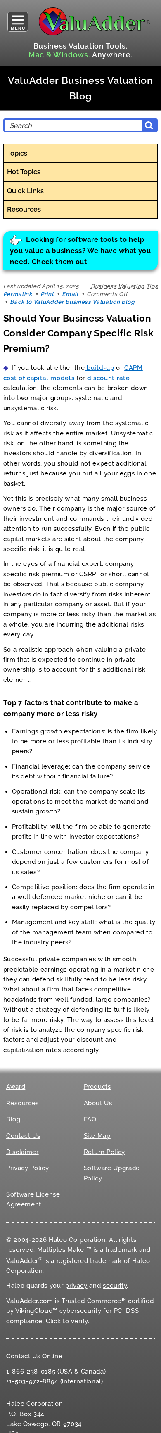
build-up (99, 367)
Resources (24, 209)
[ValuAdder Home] (94, 21)
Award (15, 1086)
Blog (13, 1119)
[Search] (149, 125)
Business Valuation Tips (124, 286)
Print (47, 294)
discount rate (108, 378)
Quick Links (25, 191)
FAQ (90, 1119)
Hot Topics (23, 172)
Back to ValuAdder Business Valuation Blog (72, 301)
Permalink (17, 294)
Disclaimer (22, 1152)
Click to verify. (68, 1321)
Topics (17, 153)
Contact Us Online (34, 1356)
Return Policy (104, 1152)
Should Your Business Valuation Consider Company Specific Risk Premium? (78, 333)
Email (70, 294)
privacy (76, 1285)
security (115, 1285)
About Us (98, 1103)
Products (97, 1086)
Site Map (97, 1136)
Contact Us (23, 1136)
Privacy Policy (27, 1168)
